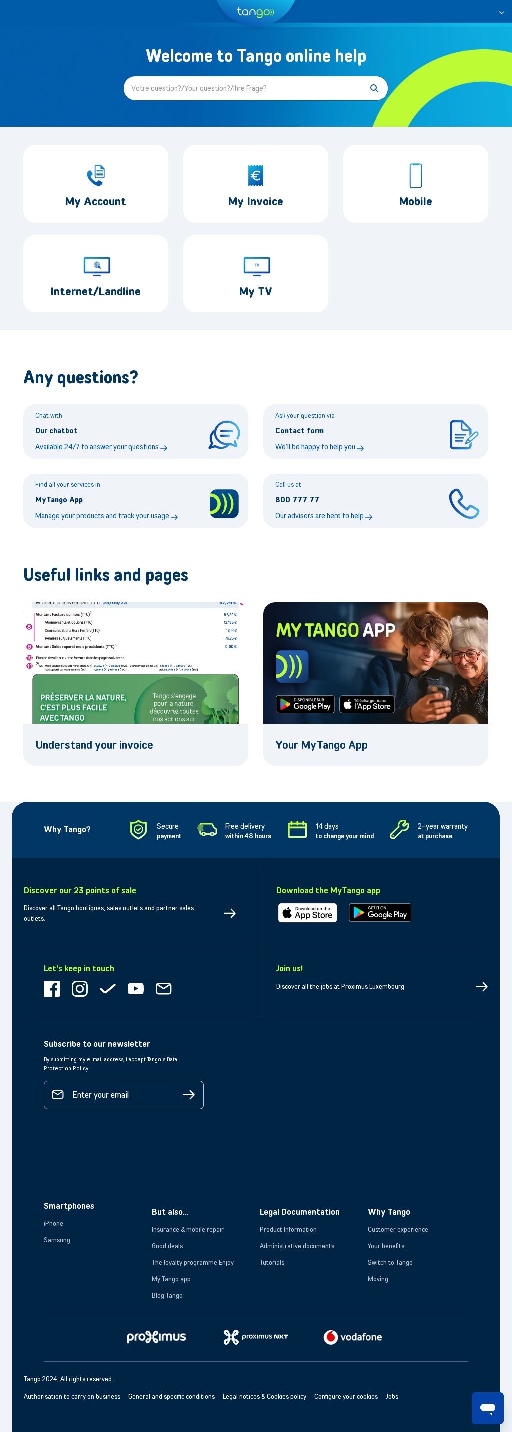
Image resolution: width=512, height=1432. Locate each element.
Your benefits (386, 1245)
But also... (170, 1211)
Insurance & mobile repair (188, 1229)
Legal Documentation (300, 1211)
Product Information (288, 1229)
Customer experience (398, 1229)
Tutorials (272, 1262)
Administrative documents (297, 1245)
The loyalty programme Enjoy (193, 1262)
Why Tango (389, 1211)
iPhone (54, 1223)
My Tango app (171, 1278)
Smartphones (69, 1205)
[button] (502, 11)
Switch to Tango (390, 1262)
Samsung (57, 1239)
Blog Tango (167, 1295)
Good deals (167, 1245)
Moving (378, 1278)
